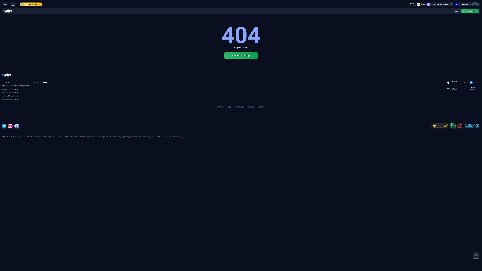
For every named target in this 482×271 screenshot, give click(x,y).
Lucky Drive (464, 4)
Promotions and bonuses (440, 4)
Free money (32, 4)
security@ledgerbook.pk (10, 92)
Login (456, 11)
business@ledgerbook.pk (10, 96)
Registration (472, 11)
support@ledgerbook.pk (10, 89)
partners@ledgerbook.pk (10, 99)
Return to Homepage (241, 55)
